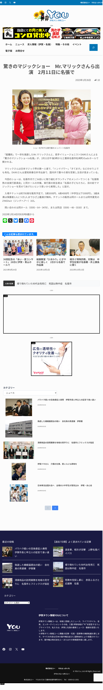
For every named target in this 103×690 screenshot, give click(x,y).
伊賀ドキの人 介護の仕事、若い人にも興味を (57, 464)
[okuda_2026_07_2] (51, 38)
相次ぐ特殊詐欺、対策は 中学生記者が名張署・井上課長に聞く (84, 262)
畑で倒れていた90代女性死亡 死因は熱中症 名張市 (44, 283)
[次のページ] (55, 508)
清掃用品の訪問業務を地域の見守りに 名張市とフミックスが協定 (66, 442)
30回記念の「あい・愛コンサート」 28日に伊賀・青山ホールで (18, 262)
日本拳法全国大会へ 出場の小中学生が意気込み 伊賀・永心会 (65, 485)
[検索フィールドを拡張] (93, 47)
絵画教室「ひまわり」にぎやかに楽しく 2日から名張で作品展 (51, 262)
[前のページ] (48, 508)
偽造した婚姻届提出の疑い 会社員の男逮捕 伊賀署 (60, 421)
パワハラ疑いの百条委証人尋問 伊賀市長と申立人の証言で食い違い (67, 400)
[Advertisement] (51, 313)
